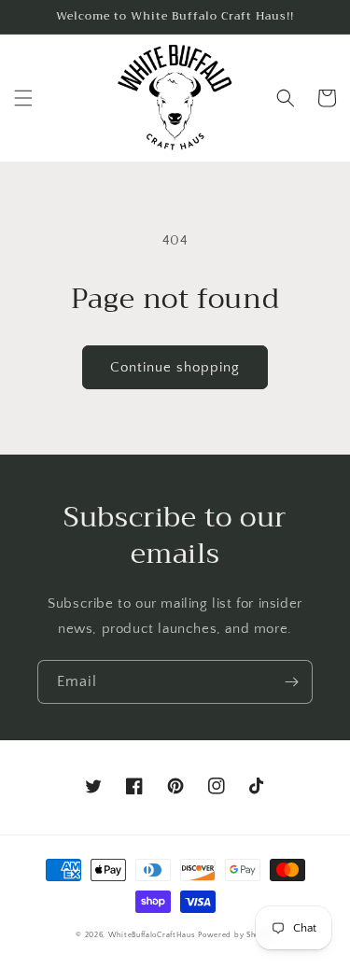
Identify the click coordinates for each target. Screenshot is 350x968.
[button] (23, 98)
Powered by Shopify (236, 935)
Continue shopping (175, 367)
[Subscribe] (291, 682)
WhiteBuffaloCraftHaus (152, 935)
